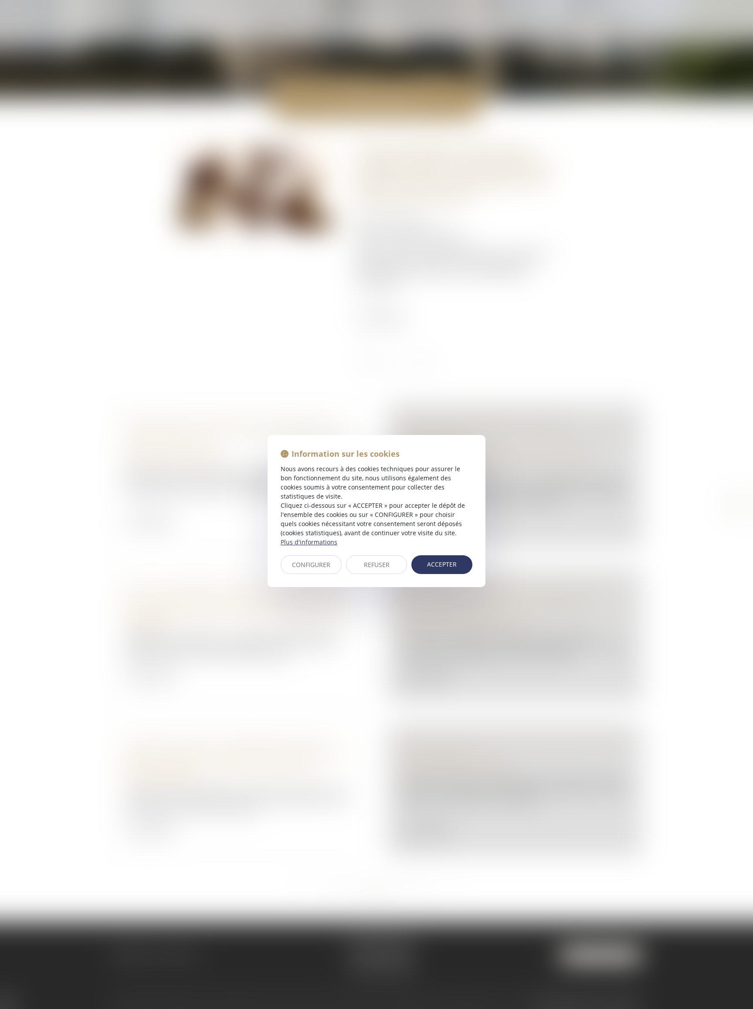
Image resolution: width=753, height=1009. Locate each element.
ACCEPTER (442, 564)
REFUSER (377, 565)
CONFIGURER (311, 565)
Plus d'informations (309, 542)
